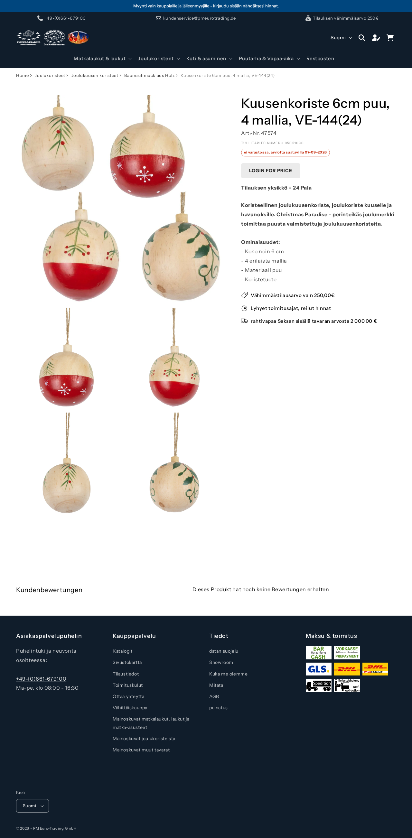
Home (22, 75)
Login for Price (270, 170)
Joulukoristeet (50, 75)
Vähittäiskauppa (130, 708)
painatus (218, 708)
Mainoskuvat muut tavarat (141, 750)
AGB (214, 696)
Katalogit (122, 651)
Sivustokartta (127, 662)
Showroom (221, 662)
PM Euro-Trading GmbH (54, 828)
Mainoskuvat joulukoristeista (144, 738)
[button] (102, 58)
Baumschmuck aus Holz (149, 75)
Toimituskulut (128, 685)
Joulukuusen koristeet (94, 75)
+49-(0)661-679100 (41, 678)
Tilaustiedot (126, 674)
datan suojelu (224, 651)
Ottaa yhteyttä (128, 696)
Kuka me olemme (228, 674)
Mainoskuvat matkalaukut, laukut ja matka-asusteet (151, 723)
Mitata (216, 685)
